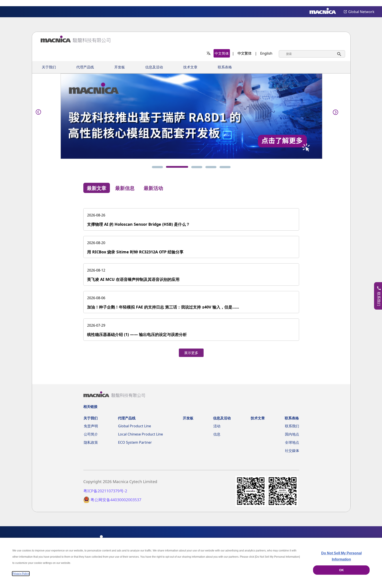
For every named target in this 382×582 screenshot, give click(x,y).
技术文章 (190, 67)
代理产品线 (85, 67)
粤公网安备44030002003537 (115, 499)
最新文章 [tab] (96, 188)
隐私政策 (91, 442)
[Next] (334, 111)
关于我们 (49, 67)
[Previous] (38, 111)
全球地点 (292, 442)
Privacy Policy (20, 573)
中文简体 (222, 53)
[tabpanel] (191, 278)
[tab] (157, 167)
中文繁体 (244, 53)
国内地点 (292, 434)
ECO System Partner (135, 442)
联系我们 (292, 426)
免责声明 (91, 426)
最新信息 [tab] (125, 188)
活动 (216, 426)
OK (341, 570)
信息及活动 (154, 67)
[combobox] (312, 54)
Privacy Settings (371, 3)
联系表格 (225, 67)
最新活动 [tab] (153, 188)
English (266, 53)
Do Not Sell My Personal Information (341, 556)
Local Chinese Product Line (140, 434)
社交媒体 (292, 450)
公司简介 (91, 434)
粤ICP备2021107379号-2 (105, 490)
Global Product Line (134, 426)
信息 (216, 434)
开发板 (119, 67)
